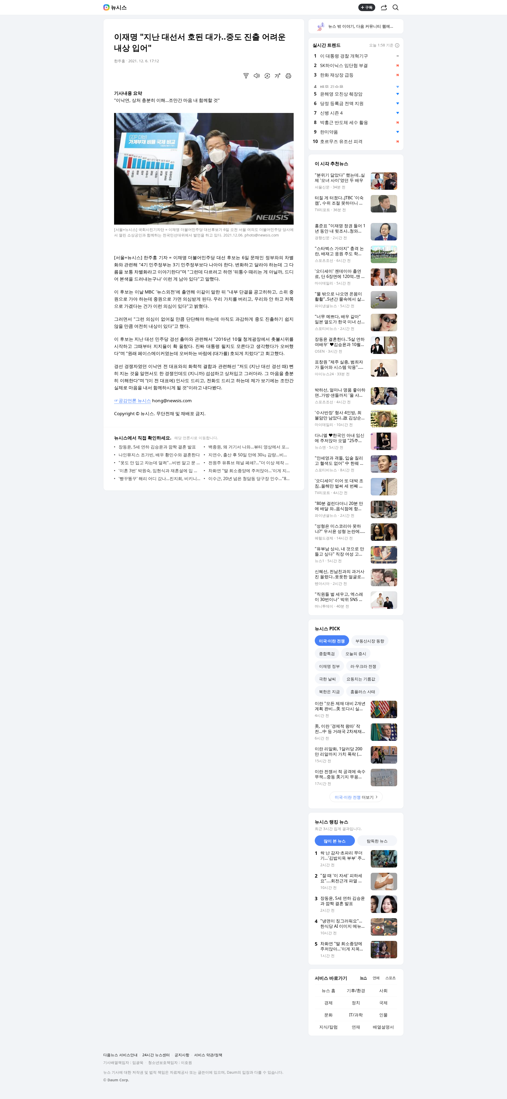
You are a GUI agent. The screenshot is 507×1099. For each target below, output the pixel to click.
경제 (328, 1003)
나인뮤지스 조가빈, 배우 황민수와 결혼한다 (159, 455)
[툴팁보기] (397, 45)
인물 (383, 1015)
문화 (328, 1015)
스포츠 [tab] (390, 977)
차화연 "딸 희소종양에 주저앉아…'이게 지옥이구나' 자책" (249, 470)
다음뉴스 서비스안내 (120, 1054)
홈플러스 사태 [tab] (362, 691)
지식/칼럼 (328, 1027)
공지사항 (182, 1054)
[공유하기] (384, 7)
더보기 (354, 797)
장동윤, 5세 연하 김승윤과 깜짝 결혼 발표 (157, 447)
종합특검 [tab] (327, 653)
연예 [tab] (376, 977)
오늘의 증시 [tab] (355, 653)
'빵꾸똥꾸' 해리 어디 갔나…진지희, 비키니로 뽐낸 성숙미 (160, 478)
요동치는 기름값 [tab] (360, 678)
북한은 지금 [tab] (329, 691)
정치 (356, 1003)
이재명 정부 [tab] (329, 666)
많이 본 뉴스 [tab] (335, 841)
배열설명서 (383, 1027)
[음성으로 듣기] (256, 76)
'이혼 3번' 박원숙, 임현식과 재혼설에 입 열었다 (160, 470)
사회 (383, 990)
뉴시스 (119, 7)
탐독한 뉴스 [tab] (377, 841)
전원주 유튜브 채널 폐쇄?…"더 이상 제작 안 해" (249, 463)
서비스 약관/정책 (208, 1054)
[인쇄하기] (288, 76)
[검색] (397, 7)
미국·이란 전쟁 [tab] (332, 640)
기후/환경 (356, 990)
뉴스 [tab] (363, 977)
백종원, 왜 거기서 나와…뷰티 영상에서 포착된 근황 (249, 447)
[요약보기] (246, 76)
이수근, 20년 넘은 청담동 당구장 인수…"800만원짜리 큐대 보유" (249, 478)
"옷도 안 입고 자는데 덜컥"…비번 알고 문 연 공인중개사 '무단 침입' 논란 (160, 463)
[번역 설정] (267, 76)
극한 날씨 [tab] (327, 678)
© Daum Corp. (116, 1080)
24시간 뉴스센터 (156, 1054)
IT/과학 (356, 1015)
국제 (383, 1003)
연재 (356, 1027)
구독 (369, 7)
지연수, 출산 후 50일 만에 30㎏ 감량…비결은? (249, 455)
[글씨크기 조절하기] (278, 76)
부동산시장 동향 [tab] (369, 640)
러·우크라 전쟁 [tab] (363, 666)
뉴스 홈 (328, 990)
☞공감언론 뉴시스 (132, 400)
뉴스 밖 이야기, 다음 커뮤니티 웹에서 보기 (365, 26)
